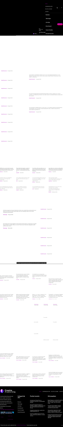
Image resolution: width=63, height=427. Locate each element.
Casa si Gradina (18, 360)
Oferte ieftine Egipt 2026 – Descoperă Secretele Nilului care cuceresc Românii (56, 315)
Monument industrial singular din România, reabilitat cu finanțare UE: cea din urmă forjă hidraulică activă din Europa (45, 87)
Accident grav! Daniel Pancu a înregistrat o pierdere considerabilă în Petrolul (43, 69)
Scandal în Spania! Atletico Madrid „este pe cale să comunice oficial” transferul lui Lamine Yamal (54, 406)
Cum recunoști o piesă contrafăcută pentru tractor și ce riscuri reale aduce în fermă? (55, 178)
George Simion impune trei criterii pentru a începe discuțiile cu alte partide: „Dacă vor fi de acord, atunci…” (55, 411)
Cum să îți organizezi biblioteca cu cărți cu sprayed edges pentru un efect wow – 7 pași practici (56, 274)
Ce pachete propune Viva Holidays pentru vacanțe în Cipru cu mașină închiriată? (37, 315)
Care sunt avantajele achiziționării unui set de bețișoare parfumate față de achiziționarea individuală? (57, 332)
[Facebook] (61, 7)
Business (1, 171)
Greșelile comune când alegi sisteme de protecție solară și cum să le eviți (38, 353)
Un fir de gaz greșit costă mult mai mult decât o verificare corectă (23, 291)
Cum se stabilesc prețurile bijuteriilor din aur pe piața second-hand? (21, 187)
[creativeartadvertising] (35, 33)
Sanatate (1, 280)
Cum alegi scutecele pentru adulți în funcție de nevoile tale (47, 313)
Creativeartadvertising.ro (21, 425)
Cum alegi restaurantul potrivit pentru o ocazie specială (56, 296)
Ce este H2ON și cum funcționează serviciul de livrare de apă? (7, 165)
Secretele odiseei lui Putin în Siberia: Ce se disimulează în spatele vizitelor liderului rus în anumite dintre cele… (13, 103)
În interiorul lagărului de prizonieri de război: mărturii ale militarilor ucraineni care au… (37, 414)
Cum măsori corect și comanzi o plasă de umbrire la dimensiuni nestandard (22, 353)
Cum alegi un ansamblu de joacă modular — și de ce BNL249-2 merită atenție (47, 294)
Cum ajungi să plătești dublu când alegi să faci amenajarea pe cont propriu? (6, 370)
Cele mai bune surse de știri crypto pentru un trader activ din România (23, 165)
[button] (57, 7)
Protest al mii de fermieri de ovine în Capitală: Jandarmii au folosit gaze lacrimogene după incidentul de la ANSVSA (55, 416)
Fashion (33, 278)
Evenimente (55, 304)
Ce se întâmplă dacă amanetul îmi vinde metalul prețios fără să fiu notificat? (6, 187)
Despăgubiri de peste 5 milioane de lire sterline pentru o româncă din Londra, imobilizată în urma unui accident (11, 68)
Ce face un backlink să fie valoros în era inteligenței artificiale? (56, 165)
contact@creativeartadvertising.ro (7, 409)
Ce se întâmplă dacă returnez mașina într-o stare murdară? (38, 187)
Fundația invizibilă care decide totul (6, 351)
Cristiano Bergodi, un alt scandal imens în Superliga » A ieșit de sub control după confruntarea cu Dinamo (12, 111)
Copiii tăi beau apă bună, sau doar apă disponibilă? (7, 291)
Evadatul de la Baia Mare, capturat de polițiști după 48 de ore (45, 103)
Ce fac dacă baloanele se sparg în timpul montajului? (37, 329)
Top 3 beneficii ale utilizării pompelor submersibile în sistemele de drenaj (39, 370)
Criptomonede (10, 419)
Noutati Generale (4, 70)
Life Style (50, 284)
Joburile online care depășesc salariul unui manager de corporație (6, 178)
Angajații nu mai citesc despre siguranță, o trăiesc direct (17, 220)
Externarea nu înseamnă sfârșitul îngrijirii (23, 271)
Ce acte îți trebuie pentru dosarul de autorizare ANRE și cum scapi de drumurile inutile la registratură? (39, 179)
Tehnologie (5, 214)
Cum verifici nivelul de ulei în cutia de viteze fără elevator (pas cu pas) (22, 178)
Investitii (17, 172)
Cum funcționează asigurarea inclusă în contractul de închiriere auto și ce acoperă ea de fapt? (47, 332)
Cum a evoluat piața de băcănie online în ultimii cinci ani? (55, 369)
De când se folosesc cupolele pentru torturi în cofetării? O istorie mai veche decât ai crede (23, 370)
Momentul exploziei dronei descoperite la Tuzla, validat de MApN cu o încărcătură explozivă (12, 119)
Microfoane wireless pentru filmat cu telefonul (19, 206)
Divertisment (36, 304)
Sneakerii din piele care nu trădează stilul (39, 271)
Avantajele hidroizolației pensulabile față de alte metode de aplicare (56, 352)
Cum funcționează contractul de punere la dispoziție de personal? (39, 165)
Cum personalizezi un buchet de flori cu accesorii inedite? (37, 296)
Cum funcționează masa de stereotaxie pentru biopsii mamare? (7, 272)
